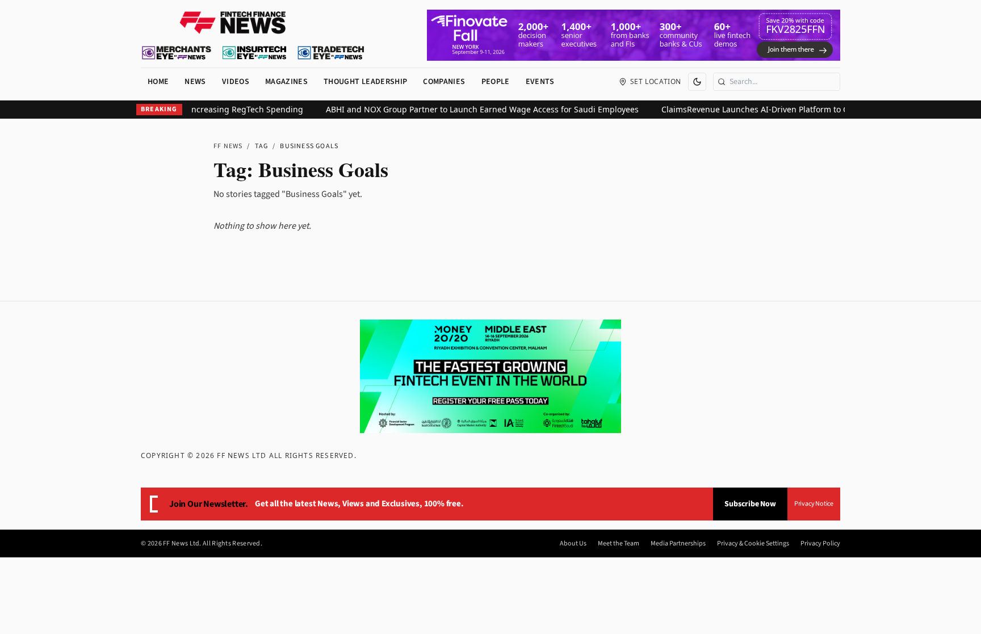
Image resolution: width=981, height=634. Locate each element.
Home (158, 81)
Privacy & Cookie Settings (753, 543)
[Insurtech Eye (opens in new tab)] (254, 53)
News (195, 81)
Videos (235, 81)
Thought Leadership (365, 81)
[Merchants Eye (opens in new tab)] (176, 53)
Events (540, 81)
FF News (227, 146)
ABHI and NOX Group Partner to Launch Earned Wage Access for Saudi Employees (471, 109)
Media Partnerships (678, 543)
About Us (573, 543)
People (495, 81)
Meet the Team (618, 543)
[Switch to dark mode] (697, 82)
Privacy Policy (820, 543)
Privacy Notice (813, 504)
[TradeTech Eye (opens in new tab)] (331, 53)
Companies (444, 81)
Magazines (286, 81)
